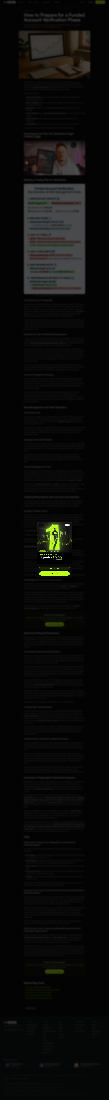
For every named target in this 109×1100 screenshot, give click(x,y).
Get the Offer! (54, 573)
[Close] (69, 524)
